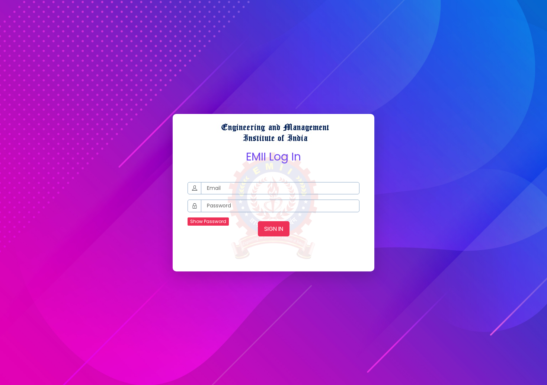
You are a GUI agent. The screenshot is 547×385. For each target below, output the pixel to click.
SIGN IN (273, 229)
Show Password (208, 221)
